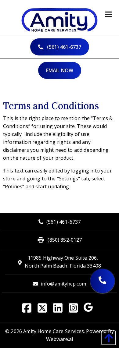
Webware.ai (59, 339)
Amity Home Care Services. (54, 331)
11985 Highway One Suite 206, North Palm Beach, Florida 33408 (63, 261)
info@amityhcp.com (63, 283)
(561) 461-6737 (63, 47)
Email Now (59, 70)
